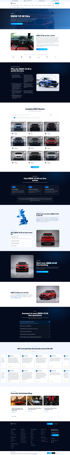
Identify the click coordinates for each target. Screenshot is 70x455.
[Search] (50, 3)
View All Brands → (33, 445)
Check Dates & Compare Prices (16, 23)
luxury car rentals (13, 296)
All (14, 117)
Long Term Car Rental (24, 437)
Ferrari (31, 432)
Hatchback (27, 117)
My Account (12, 438)
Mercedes (32, 434)
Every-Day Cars (43, 434)
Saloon (36, 117)
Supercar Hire (22, 432)
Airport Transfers (23, 434)
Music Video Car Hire (23, 442)
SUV (39, 117)
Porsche (32, 438)
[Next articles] (58, 393)
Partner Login (12, 433)
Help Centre (44, 5)
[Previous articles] (56, 393)
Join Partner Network (13, 434)
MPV (30, 117)
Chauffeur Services (23, 433)
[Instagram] (53, 440)
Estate (24, 117)
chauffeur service (32, 198)
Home (11, 5)
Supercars (42, 433)
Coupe (21, 117)
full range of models (17, 297)
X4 (21, 295)
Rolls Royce (32, 433)
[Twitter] (55, 440)
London (52, 218)
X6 (17, 295)
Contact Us (57, 5)
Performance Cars (43, 432)
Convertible (17, 117)
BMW (19, 294)
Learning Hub (40, 5)
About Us (53, 5)
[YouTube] (51, 442)
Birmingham (38, 219)
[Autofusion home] (13, 3)
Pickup (33, 117)
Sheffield (37, 220)
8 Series (24, 295)
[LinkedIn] (53, 442)
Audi (31, 441)
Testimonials (12, 432)
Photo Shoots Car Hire (24, 441)
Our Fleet (14, 5)
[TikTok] (57, 440)
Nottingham (57, 219)
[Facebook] (51, 440)
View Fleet (49, 423)
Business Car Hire (23, 438)
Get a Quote (55, 423)
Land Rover (32, 437)
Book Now (57, 3)
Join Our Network (49, 5)
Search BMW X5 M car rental (41, 49)
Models (15, 7)
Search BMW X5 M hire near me (41, 271)
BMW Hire (18, 7)
